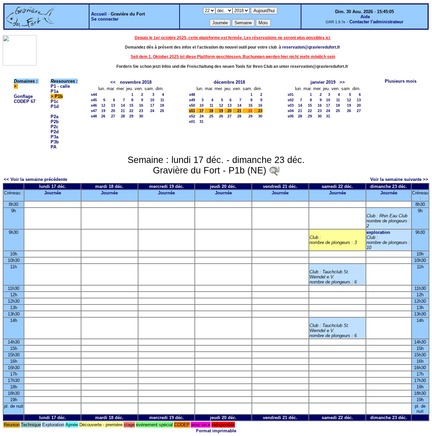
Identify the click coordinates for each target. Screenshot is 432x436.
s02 (291, 100)
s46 (94, 105)
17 (152, 105)
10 (152, 100)
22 (131, 111)
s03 (291, 105)
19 (103, 111)
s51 (192, 111)
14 (123, 105)
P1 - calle (60, 86)
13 (113, 105)
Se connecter (104, 19)
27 (113, 116)
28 (123, 116)
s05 (291, 116)
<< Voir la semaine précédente (35, 179)
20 (113, 111)
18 (162, 105)
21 (123, 111)
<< (113, 82)
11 (162, 100)
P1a (54, 91)
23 (141, 111)
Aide (365, 16)
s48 (94, 116)
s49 (192, 100)
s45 (94, 100)
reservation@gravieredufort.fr (311, 47)
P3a (54, 136)
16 (141, 105)
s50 (192, 105)
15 (131, 105)
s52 (192, 116)
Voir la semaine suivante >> (399, 179)
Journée (52, 192)
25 (162, 111)
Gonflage (23, 96)
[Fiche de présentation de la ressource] (274, 170)
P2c (54, 126)
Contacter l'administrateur (376, 21)
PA (53, 146)
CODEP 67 (24, 101)
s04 (291, 111)
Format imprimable (216, 430)
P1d (55, 106)
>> (342, 82)
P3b (55, 141)
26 (103, 116)
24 (152, 111)
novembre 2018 (136, 82)
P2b (55, 121)
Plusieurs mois (400, 81)
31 (201, 121)
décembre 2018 (229, 82)
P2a (54, 116)
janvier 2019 (322, 82)
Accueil (99, 14)
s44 (94, 94)
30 (141, 116)
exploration (378, 232)
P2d (55, 131)
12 (103, 105)
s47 (94, 111)
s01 (192, 121)
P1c (54, 101)
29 (131, 116)
